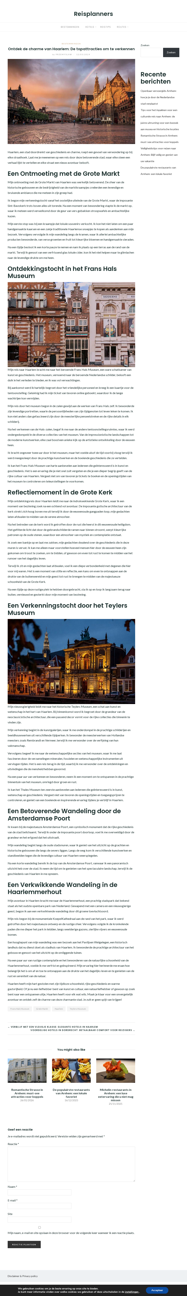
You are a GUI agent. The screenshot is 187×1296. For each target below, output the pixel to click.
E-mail (13, 1200)
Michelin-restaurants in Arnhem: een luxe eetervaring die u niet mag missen (115, 1095)
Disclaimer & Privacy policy (23, 1276)
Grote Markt (42, 1009)
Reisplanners (93, 14)
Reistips (105, 26)
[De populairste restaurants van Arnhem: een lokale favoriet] (71, 1070)
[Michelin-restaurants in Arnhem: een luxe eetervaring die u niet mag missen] (115, 1070)
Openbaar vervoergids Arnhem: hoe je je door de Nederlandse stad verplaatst (159, 97)
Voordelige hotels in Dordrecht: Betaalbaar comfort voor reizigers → (82, 1030)
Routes (121, 26)
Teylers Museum (78, 1009)
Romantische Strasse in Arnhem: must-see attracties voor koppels (27, 1093)
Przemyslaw (62, 54)
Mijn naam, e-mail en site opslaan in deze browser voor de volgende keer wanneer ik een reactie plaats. (71, 1232)
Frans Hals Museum (19, 1009)
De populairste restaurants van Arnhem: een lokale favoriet (71, 1093)
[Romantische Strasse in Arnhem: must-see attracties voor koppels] (27, 1070)
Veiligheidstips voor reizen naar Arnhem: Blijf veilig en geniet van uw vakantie (159, 155)
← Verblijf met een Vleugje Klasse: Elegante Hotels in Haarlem (53, 1026)
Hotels (89, 26)
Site (10, 1214)
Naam (12, 1186)
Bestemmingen (70, 26)
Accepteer (157, 1290)
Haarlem (59, 1009)
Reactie (13, 1144)
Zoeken (145, 45)
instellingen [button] (132, 1292)
